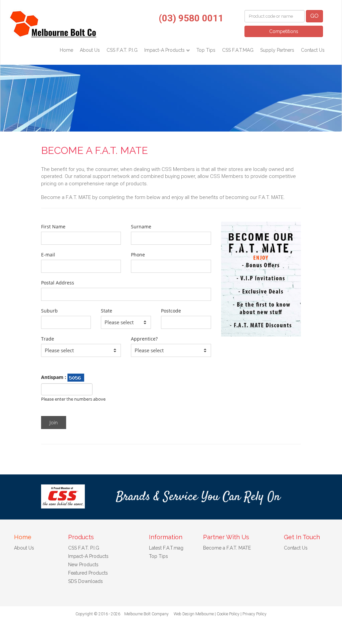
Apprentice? (144, 339)
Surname (141, 226)
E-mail (48, 254)
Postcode (171, 310)
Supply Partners (277, 50)
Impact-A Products (165, 50)
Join (53, 422)
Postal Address (57, 282)
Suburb (49, 310)
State (106, 310)
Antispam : (54, 377)
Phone (138, 254)
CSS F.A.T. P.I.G (122, 50)
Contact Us (313, 50)
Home (66, 50)
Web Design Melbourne (194, 614)
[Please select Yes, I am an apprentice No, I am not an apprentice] (171, 350)
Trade (47, 339)
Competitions (283, 31)
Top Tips (205, 50)
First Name (53, 226)
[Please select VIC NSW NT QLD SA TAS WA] (126, 322)
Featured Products (88, 573)
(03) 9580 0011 (191, 18)
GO (314, 16)
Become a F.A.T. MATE (227, 548)
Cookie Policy (228, 614)
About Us (90, 50)
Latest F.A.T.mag (166, 548)
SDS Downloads (85, 581)
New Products (83, 564)
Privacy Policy (254, 614)
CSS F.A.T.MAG (237, 50)
